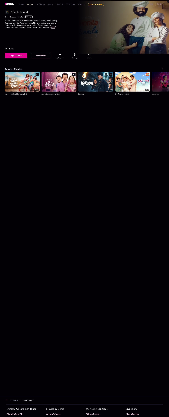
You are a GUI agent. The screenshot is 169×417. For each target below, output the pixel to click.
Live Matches (132, 414)
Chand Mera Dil (14, 414)
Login (159, 4)
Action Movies (53, 414)
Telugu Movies (93, 414)
